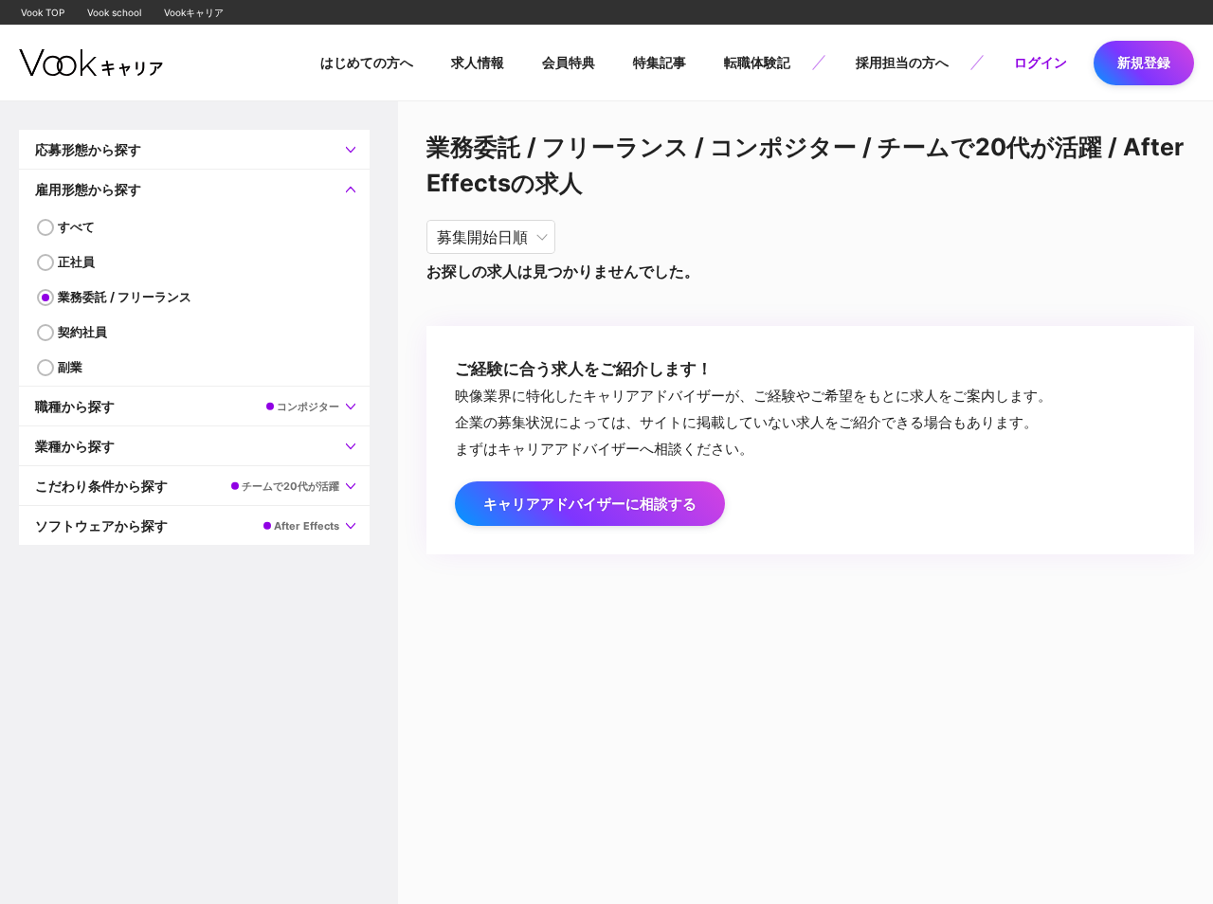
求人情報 (477, 62)
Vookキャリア (194, 12)
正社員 (76, 261)
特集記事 (659, 62)
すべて (76, 226)
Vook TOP (42, 12)
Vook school (114, 12)
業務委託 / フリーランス (124, 296)
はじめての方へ (366, 62)
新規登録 (1143, 62)
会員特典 (568, 62)
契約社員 (82, 331)
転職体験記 (757, 62)
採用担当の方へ (902, 62)
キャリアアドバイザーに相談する (590, 504)
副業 (70, 366)
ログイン (1040, 62)
